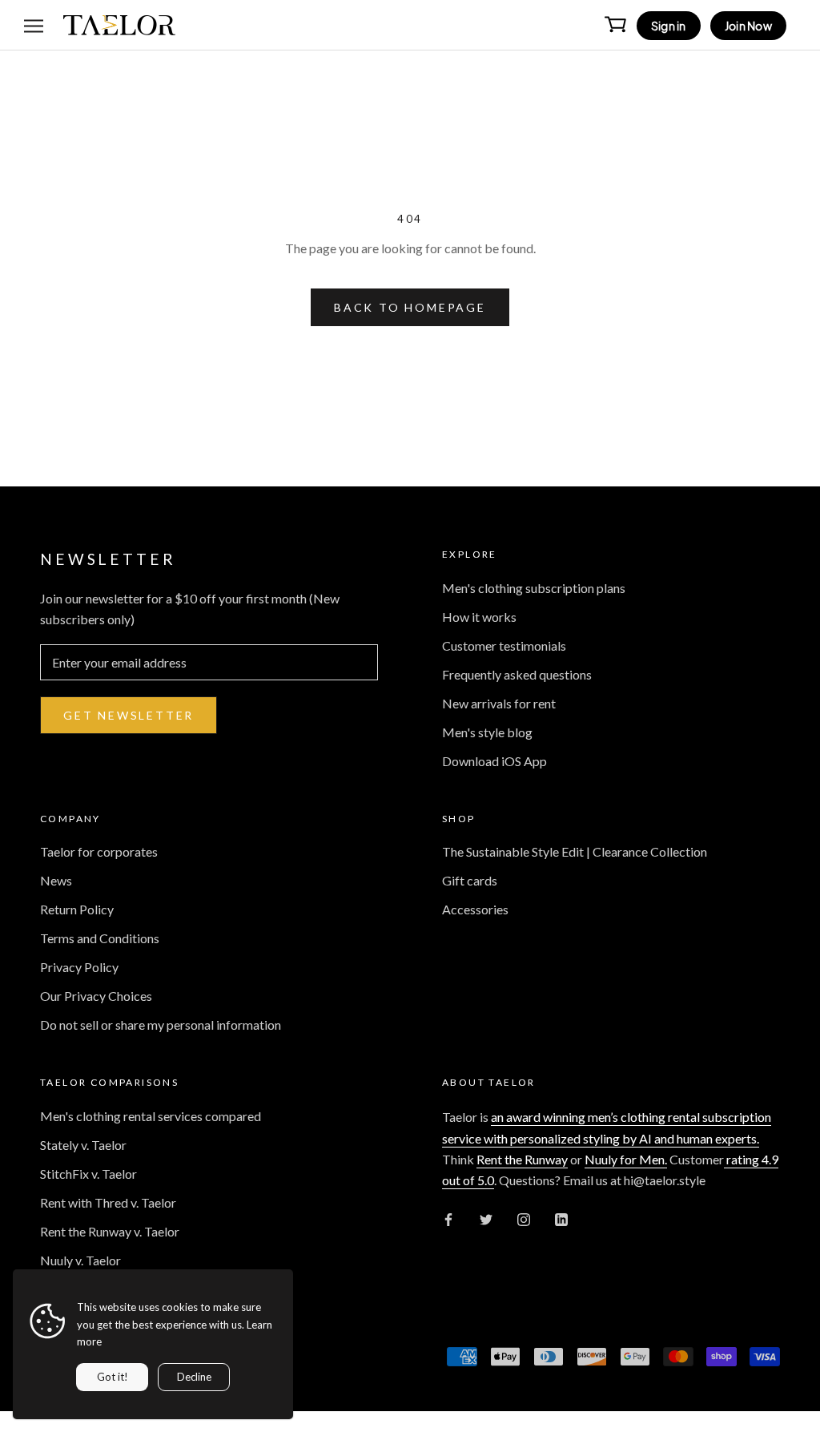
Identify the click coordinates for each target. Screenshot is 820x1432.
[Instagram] (523, 1218)
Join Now (748, 25)
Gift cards (469, 880)
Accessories (475, 909)
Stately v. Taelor (83, 1144)
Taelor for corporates (99, 851)
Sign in (668, 25)
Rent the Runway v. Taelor (109, 1231)
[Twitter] (486, 1218)
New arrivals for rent (499, 703)
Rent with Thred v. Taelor (108, 1202)
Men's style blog (487, 732)
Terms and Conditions (99, 938)
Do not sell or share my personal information (160, 1024)
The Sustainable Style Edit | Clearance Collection (574, 851)
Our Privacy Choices (96, 995)
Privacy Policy (79, 966)
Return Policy (77, 909)
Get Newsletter (128, 715)
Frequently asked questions (517, 674)
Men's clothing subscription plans (533, 587)
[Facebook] (448, 1218)
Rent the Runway (522, 1159)
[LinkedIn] (561, 1218)
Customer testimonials (504, 645)
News (56, 880)
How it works (479, 616)
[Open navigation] (33, 25)
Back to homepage (410, 307)
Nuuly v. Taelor (80, 1260)
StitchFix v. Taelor (88, 1173)
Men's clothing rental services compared (150, 1115)
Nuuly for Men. (626, 1159)
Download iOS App (494, 760)
